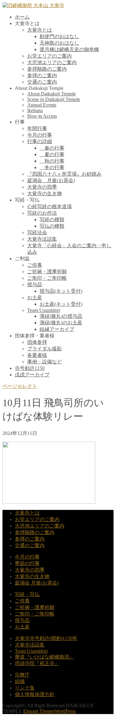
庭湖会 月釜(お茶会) (51, 180)
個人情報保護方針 (34, 694)
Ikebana (35, 110)
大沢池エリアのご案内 (52, 62)
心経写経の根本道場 (49, 206)
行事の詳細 (39, 141)
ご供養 (34, 265)
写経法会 (37, 232)
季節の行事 (27, 563)
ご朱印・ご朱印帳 (47, 278)
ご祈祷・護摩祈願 (47, 271)
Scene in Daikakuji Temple (53, 99)
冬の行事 (52, 167)
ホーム (22, 17)
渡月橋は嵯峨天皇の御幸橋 (69, 49)
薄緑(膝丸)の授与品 (61, 316)
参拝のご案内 (42, 75)
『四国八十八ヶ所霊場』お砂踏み (64, 174)
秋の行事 (52, 161)
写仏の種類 (52, 226)
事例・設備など (44, 361)
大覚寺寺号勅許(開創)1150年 (46, 638)
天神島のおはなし (59, 43)
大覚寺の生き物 (44, 193)
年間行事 (37, 128)
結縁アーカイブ (57, 329)
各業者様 (37, 355)
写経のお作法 (42, 213)
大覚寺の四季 (42, 187)
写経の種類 (52, 219)
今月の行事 (39, 135)
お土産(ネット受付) (61, 304)
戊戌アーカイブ (32, 374)
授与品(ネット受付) (61, 291)
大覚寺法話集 (42, 239)
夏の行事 (52, 154)
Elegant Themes (39, 711)
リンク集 (25, 688)
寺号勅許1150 (30, 368)
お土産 (34, 297)
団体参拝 (37, 342)
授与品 (34, 284)
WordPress (65, 711)
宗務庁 (22, 674)
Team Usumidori (43, 310)
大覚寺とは (39, 30)
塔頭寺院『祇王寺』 (37, 663)
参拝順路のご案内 (47, 69)
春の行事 (52, 148)
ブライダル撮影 (44, 348)
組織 (20, 681)
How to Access (42, 116)
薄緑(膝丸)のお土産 (61, 322)
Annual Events (41, 104)
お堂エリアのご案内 (49, 56)
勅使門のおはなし (59, 36)
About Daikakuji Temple (51, 93)
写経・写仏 (27, 594)
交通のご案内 (42, 82)
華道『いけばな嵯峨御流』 (44, 657)
